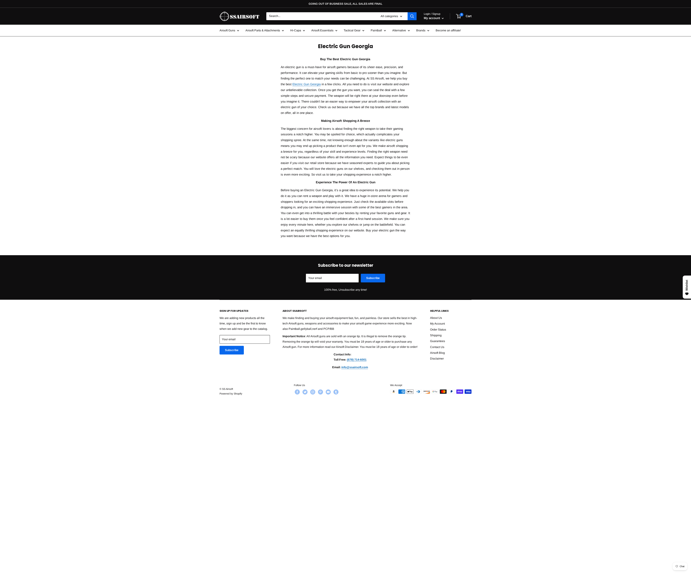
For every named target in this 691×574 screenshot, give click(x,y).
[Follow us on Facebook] (297, 392)
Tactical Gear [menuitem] (352, 30)
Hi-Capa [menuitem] (295, 30)
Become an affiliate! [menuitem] (448, 30)
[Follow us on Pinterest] (320, 392)
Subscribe (373, 278)
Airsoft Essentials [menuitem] (322, 30)
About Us (436, 317)
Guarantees (437, 341)
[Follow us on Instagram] (312, 392)
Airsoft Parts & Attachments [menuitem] (262, 30)
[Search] (412, 16)
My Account (437, 323)
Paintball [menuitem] (376, 30)
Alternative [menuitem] (399, 30)
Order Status (438, 329)
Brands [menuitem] (420, 30)
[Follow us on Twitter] (305, 392)
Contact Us (437, 347)
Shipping (436, 335)
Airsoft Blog (437, 352)
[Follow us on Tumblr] (335, 392)
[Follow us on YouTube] (328, 392)
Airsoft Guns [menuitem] (227, 30)
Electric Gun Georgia (306, 84)
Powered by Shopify (231, 393)
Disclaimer (437, 358)
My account (432, 18)
